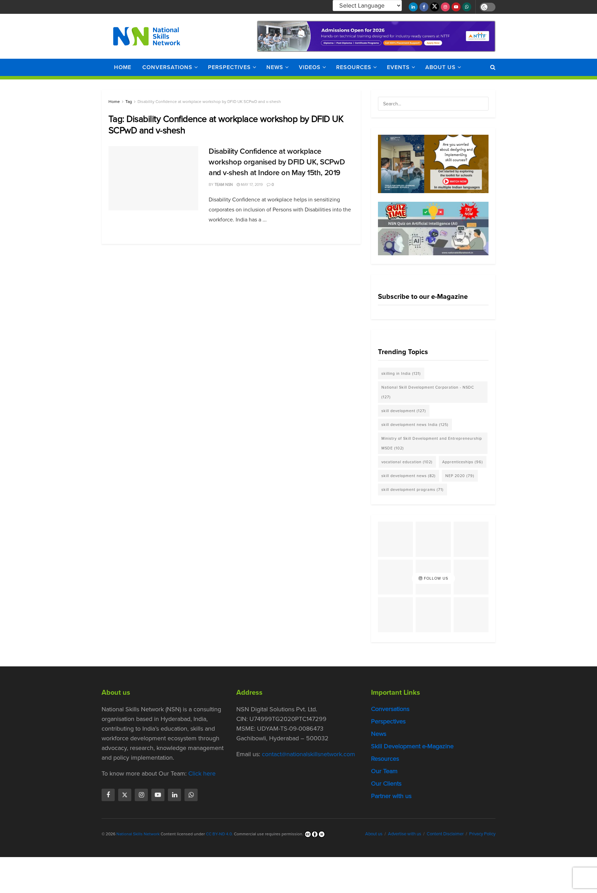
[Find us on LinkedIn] (413, 7)
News (274, 67)
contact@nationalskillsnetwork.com (308, 754)
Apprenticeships (462, 462)
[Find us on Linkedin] (174, 795)
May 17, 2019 (251, 184)
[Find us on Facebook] (423, 7)
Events (398, 67)
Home (122, 67)
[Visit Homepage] (146, 36)
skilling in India (401, 373)
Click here (202, 773)
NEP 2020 (459, 475)
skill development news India (414, 424)
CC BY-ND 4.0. (219, 834)
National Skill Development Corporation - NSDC (427, 392)
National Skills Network (138, 834)
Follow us (435, 578)
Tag (128, 101)
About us (440, 67)
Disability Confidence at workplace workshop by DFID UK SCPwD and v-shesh (209, 101)
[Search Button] (492, 67)
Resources (353, 67)
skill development (403, 411)
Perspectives (229, 67)
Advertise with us (404, 833)
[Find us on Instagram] (445, 7)
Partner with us (391, 795)
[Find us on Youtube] (456, 7)
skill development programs (412, 489)
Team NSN (224, 184)
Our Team (384, 771)
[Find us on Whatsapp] (466, 7)
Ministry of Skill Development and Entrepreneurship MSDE (431, 443)
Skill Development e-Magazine (412, 746)
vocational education (407, 462)
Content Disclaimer (445, 833)
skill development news (408, 475)
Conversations (167, 67)
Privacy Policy (482, 833)
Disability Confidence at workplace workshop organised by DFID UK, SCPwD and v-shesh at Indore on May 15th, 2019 (277, 161)
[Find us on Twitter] (434, 7)
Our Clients (386, 783)
